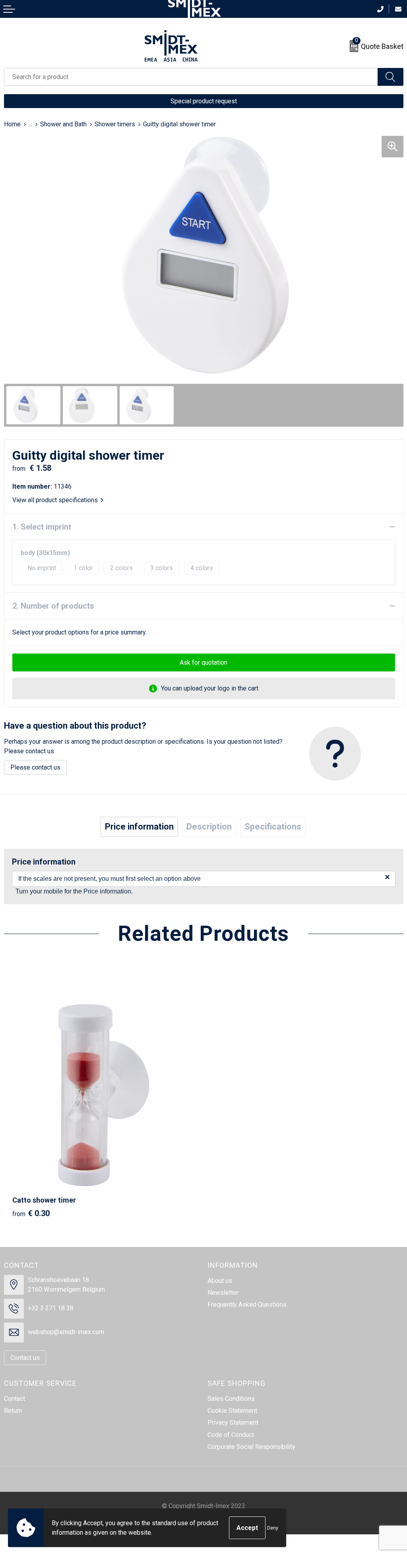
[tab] (139, 827)
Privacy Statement (232, 1422)
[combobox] (191, 77)
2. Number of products (53, 606)
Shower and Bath (63, 124)
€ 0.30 (31, 1213)
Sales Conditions (231, 1398)
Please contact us (35, 767)
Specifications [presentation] (272, 827)
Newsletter (222, 1292)
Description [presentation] (209, 827)
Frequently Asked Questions (247, 1304)
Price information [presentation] (139, 827)
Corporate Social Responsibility (251, 1447)
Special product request (204, 101)
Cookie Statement (232, 1410)
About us (219, 1280)
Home (12, 124)
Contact (14, 1398)
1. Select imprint (41, 527)
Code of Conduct (230, 1435)
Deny (272, 1528)
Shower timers (115, 124)
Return (13, 1410)
